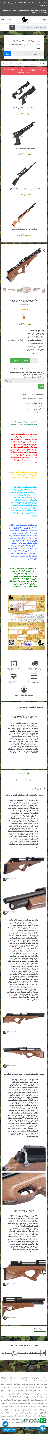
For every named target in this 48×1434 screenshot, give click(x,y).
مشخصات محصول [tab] (22, 780)
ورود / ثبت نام (6, 19)
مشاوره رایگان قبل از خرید (24, 695)
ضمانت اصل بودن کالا (14, 669)
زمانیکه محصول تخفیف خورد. (32, 374)
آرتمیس (26, 63)
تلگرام (43, 1353)
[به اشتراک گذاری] (44, 250)
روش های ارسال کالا (34, 669)
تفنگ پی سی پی (36, 63)
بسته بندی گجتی (13, 682)
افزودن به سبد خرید (20, 360)
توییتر (3, 1353)
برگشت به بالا (22, 1367)
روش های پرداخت (34, 682)
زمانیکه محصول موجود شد (33, 377)
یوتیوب (9, 1353)
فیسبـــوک (21, 1353)
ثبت (41, 386)
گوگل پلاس (14, 1353)
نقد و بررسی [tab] (22, 773)
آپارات (28, 1353)
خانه (44, 63)
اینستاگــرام (35, 1353)
